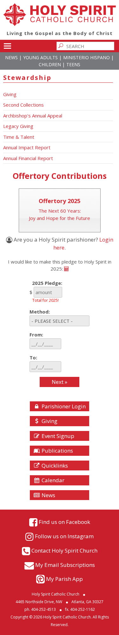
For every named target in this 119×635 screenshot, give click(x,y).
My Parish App (64, 578)
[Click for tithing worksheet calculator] (66, 268)
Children (50, 64)
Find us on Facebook (64, 522)
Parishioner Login (63, 406)
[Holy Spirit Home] (59, 24)
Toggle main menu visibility (7, 45)
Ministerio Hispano (86, 57)
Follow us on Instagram (64, 536)
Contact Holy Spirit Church (64, 550)
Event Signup (57, 436)
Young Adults (40, 57)
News (11, 57)
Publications (56, 450)
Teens (73, 64)
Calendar (52, 480)
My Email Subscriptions (65, 564)
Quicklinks (54, 465)
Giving (48, 421)
